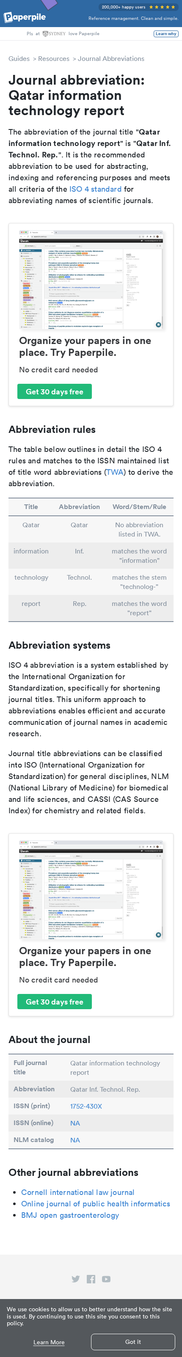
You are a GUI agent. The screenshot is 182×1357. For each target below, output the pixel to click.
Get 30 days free (54, 391)
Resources (53, 58)
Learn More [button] (49, 1342)
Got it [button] (133, 1342)
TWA (115, 472)
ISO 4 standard (95, 189)
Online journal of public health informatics (96, 1203)
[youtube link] (106, 1281)
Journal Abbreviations (111, 58)
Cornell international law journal (78, 1192)
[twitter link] (76, 1281)
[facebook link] (91, 1281)
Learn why (166, 33)
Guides (19, 58)
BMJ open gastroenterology (70, 1215)
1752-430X (86, 1106)
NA (75, 1123)
